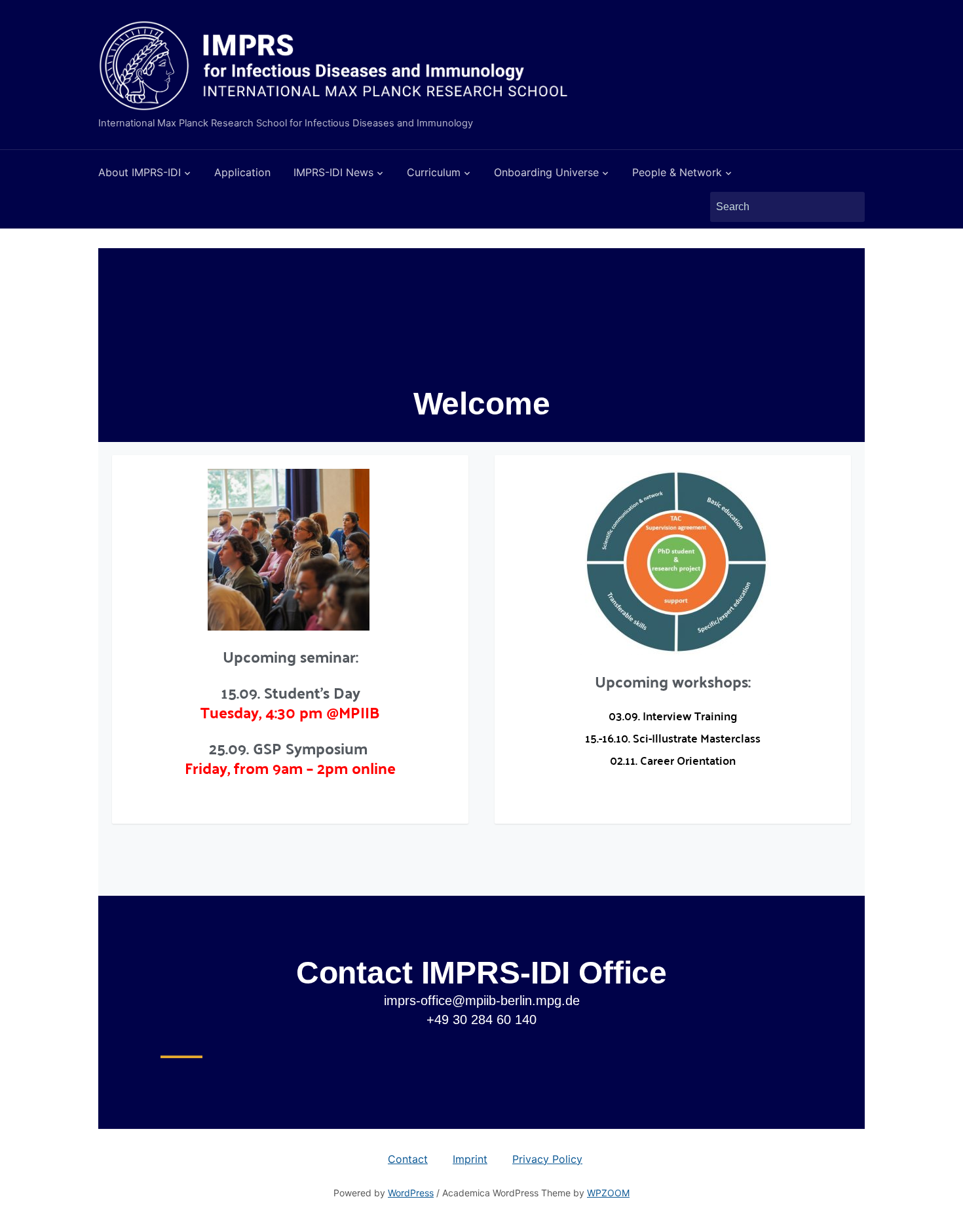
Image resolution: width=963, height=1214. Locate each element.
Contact (408, 1159)
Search (848, 207)
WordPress (411, 1192)
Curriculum (434, 172)
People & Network (677, 172)
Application (242, 172)
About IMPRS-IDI (139, 172)
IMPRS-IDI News (333, 172)
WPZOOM (608, 1192)
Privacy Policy (547, 1159)
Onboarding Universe (546, 172)
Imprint (470, 1159)
